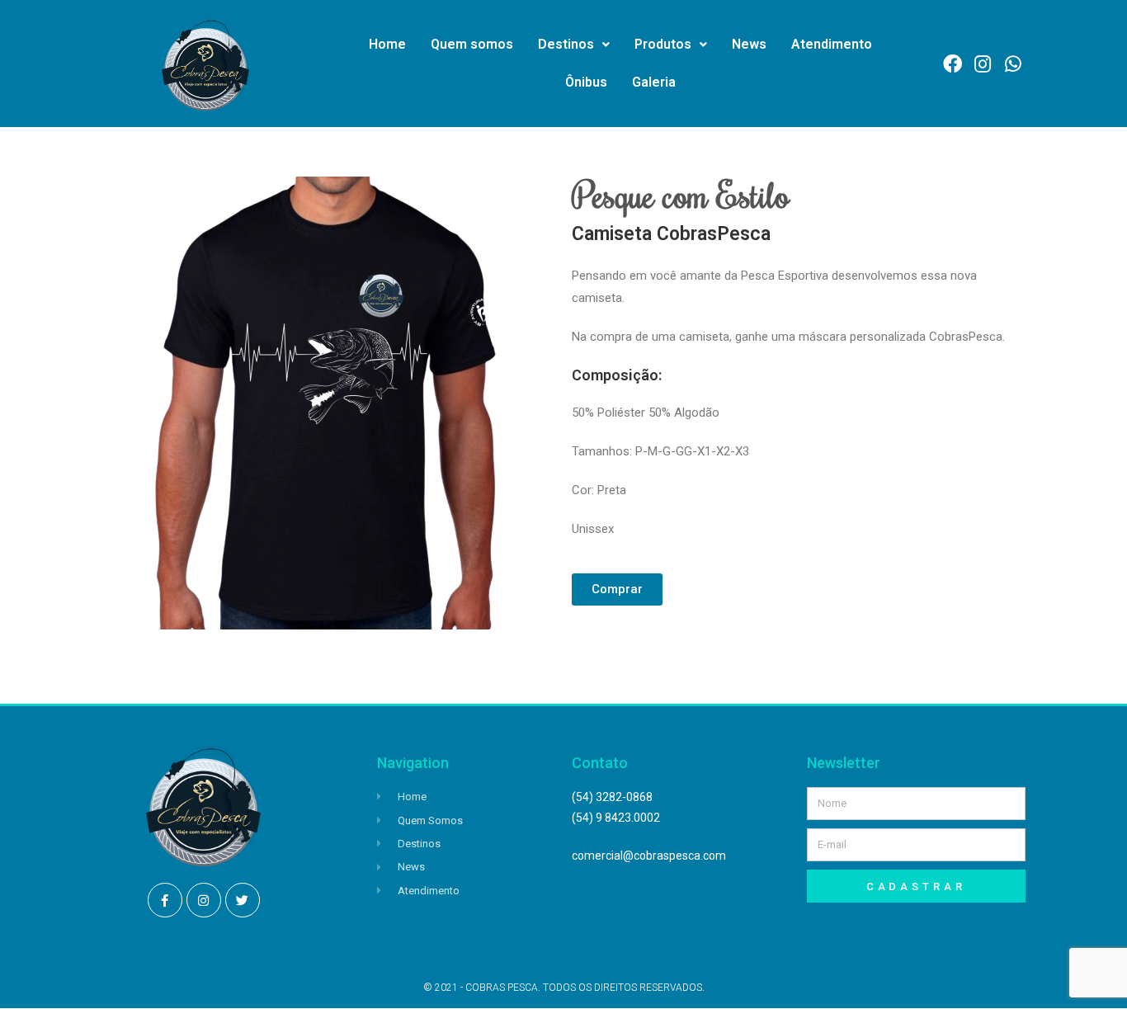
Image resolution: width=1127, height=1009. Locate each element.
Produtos (662, 44)
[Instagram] (203, 900)
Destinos (566, 44)
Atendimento (831, 44)
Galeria (654, 82)
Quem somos (472, 44)
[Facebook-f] (165, 900)
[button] (617, 589)
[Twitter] (242, 900)
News (749, 44)
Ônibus (586, 82)
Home (387, 44)
